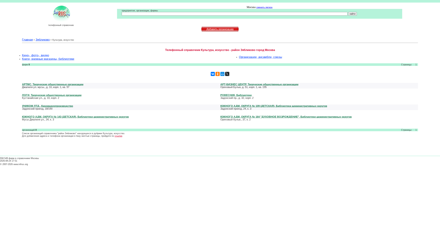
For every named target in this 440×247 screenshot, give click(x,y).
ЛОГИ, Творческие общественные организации (51, 95)
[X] (227, 74)
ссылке (118, 136)
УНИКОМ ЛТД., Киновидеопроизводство (47, 105)
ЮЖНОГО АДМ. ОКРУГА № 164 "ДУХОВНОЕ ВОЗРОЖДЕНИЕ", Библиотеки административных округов (286, 116)
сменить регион (264, 7)
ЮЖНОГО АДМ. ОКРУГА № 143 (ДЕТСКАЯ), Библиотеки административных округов (75, 116)
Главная (27, 39)
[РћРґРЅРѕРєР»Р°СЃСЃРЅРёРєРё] (218, 74)
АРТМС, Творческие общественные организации (52, 84)
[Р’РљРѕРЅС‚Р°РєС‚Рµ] (213, 74)
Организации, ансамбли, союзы (260, 57)
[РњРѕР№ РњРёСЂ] (222, 74)
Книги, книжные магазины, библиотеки (48, 59)
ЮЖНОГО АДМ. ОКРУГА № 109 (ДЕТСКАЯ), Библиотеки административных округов (273, 105)
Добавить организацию (220, 29)
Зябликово (43, 39)
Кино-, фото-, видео (35, 55)
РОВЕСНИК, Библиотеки (236, 95)
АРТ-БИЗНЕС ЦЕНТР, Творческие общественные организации (259, 84)
